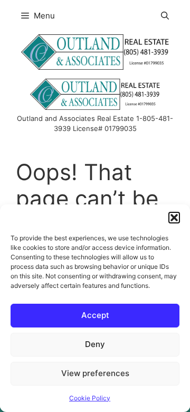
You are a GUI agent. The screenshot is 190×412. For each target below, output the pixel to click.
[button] (174, 217)
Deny (95, 344)
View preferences (95, 373)
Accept (95, 315)
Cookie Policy (89, 398)
